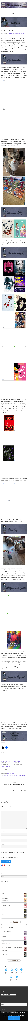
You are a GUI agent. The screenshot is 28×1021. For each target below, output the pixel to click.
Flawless (4, 936)
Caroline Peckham (6, 943)
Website (3, 844)
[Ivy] (25, 912)
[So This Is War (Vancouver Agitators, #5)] (25, 901)
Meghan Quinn (5, 900)
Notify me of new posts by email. (9, 857)
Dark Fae (4, 942)
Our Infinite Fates (6, 953)
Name (3, 831)
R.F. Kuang (5, 916)
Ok (10, 1018)
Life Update (7, 775)
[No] (26, 1016)
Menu (14, 13)
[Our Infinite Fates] (25, 956)
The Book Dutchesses (20, 33)
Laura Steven (5, 954)
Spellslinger (4, 904)
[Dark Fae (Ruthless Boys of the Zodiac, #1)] (25, 945)
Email (3, 838)
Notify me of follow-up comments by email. (12, 852)
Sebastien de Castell (6, 905)
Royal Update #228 (5, 766)
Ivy (2, 909)
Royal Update (10, 773)
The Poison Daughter (7, 931)
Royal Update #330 (5, 761)
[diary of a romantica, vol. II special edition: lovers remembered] (25, 950)
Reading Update (14, 775)
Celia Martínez (5, 950)
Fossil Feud (4, 893)
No (17, 1018)
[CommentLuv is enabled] (8, 866)
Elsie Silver (5, 938)
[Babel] (25, 917)
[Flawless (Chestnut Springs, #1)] (25, 939)
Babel (3, 914)
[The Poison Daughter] (25, 934)
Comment (4, 810)
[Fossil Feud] (25, 896)
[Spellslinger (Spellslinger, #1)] (25, 907)
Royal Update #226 (18, 761)
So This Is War (5, 898)
